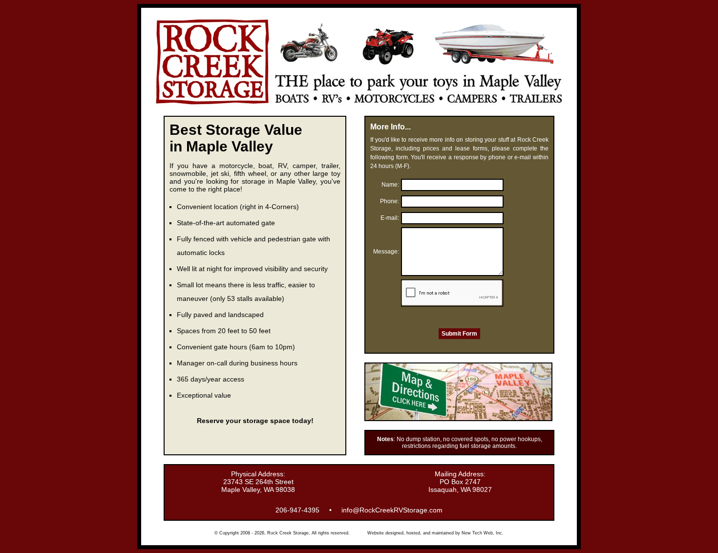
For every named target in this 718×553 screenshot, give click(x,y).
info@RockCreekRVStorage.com (392, 510)
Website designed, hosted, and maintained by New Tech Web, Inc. (435, 533)
